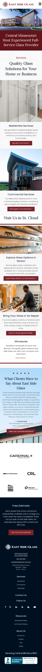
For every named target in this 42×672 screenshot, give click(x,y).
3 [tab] (22, 436)
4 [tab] (24, 436)
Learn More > (21, 358)
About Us (21, 631)
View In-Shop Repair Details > (21, 333)
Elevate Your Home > (21, 143)
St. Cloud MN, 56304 (21, 556)
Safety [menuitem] (21, 646)
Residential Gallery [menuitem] (21, 620)
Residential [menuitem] (21, 581)
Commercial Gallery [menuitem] (21, 624)
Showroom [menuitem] (21, 636)
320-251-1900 (21, 559)
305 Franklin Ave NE (21, 554)
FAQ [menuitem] (21, 643)
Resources (21, 616)
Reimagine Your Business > (21, 209)
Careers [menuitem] (21, 639)
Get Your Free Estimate (21, 532)
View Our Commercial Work (21, 431)
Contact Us (21, 595)
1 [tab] (17, 436)
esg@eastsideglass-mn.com (21, 562)
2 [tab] (19, 436)
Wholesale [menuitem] (21, 588)
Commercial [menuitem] (21, 585)
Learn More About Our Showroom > (21, 278)
